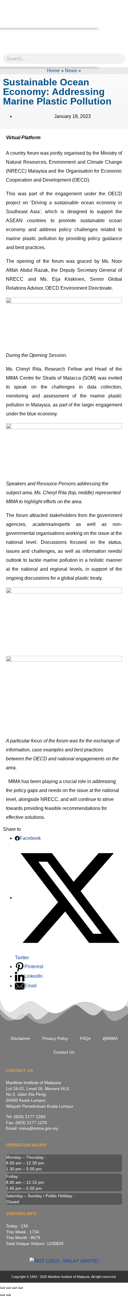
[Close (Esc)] (20, 1288)
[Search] (120, 58)
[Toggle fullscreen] (8, 1288)
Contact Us (64, 1052)
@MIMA (110, 1038)
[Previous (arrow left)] (2, 1295)
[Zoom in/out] (2, 1288)
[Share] (14, 1288)
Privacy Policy (55, 1038)
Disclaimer (20, 1038)
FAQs (85, 1038)
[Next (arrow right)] (8, 1295)
